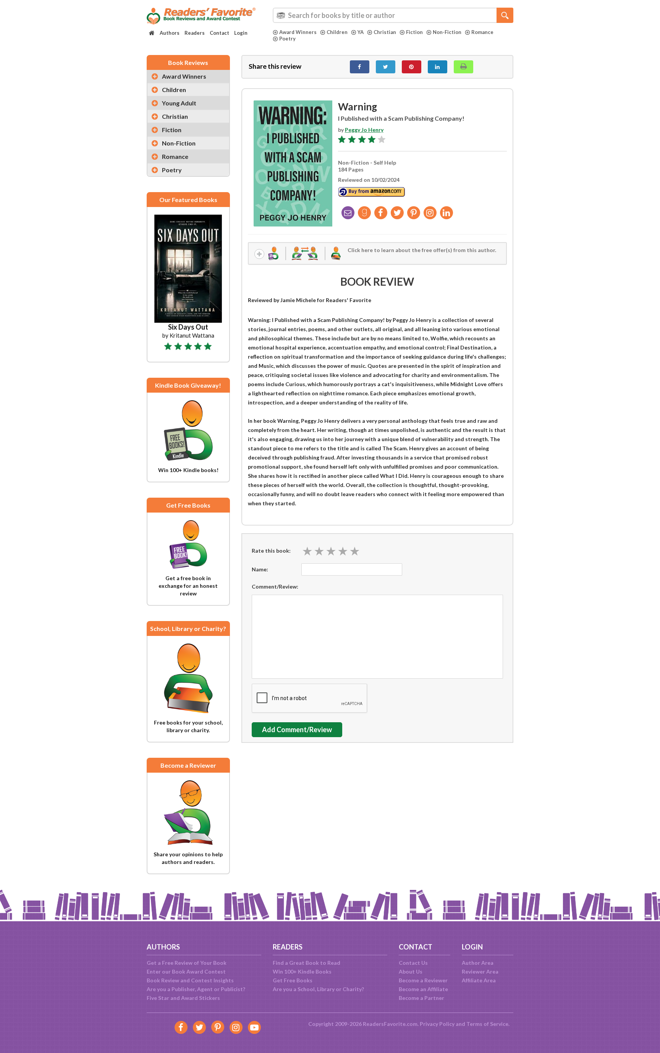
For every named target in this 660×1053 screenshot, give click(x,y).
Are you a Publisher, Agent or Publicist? (196, 989)
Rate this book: (271, 550)
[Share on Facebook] (359, 66)
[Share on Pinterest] (411, 66)
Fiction (414, 32)
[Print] (463, 66)
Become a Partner (421, 998)
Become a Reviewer (423, 980)
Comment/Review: (275, 586)
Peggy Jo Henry (364, 129)
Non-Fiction (447, 32)
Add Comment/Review (297, 729)
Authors (170, 33)
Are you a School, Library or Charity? (318, 989)
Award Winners (298, 32)
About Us (410, 971)
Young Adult (179, 103)
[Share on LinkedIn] (437, 66)
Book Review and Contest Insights (190, 980)
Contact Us (413, 962)
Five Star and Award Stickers (183, 998)
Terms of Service (487, 1024)
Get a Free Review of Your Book (186, 962)
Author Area (477, 962)
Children (337, 32)
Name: (260, 569)
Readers (194, 33)
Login (240, 33)
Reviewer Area (480, 971)
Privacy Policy (437, 1024)
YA (361, 32)
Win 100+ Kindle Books (302, 971)
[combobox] (393, 15)
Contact (219, 33)
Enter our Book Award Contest (186, 971)
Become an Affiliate (423, 989)
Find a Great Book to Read (306, 962)
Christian (385, 32)
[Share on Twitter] (385, 66)
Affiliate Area (479, 980)
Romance (482, 32)
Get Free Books (292, 980)
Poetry (287, 39)
